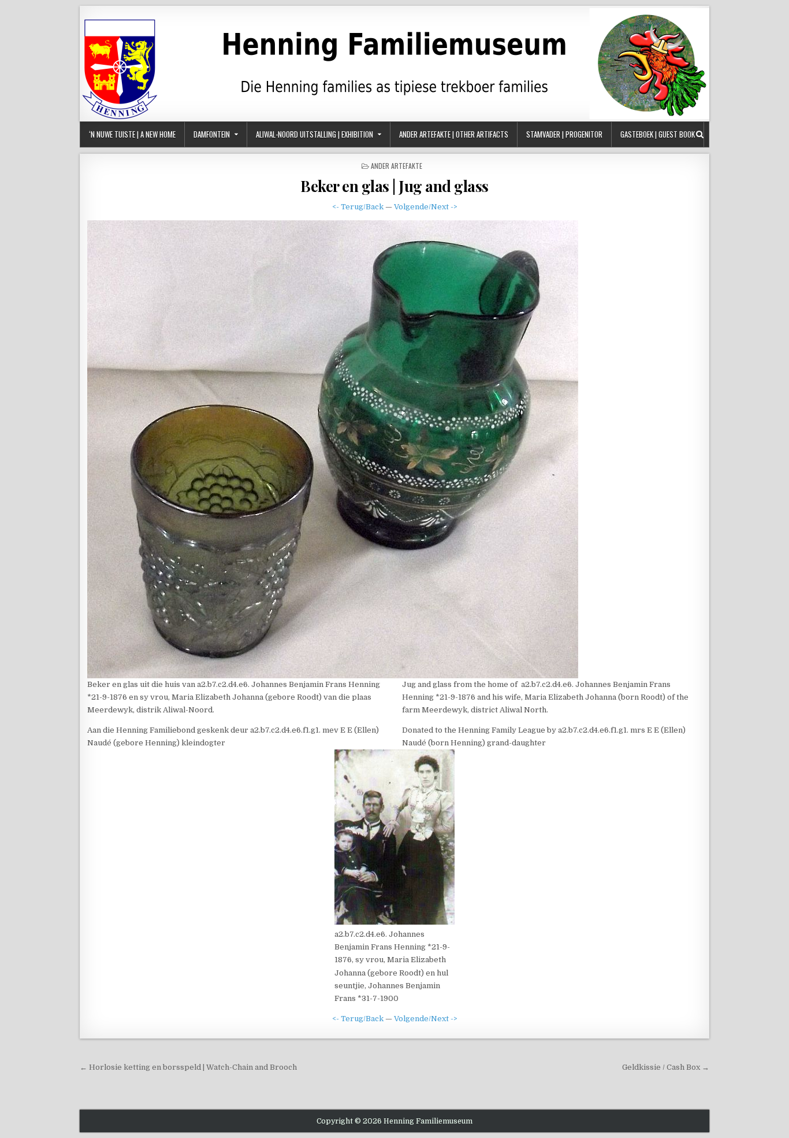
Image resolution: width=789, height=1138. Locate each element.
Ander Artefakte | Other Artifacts (453, 134)
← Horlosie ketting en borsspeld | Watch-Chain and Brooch (188, 1067)
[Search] (700, 134)
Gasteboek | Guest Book (657, 134)
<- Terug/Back (358, 206)
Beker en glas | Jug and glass (394, 186)
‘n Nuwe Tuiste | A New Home (132, 134)
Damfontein (211, 134)
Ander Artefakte (396, 166)
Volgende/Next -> (425, 206)
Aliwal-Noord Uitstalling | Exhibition (314, 134)
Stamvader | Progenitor (564, 134)
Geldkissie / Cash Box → (665, 1067)
